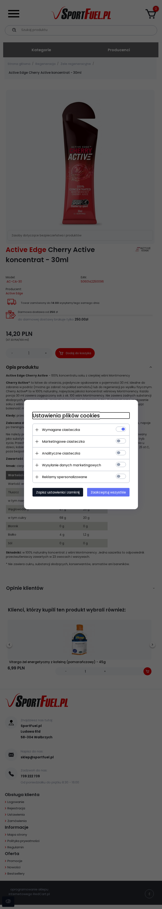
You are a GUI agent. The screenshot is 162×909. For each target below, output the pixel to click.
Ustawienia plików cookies (66, 416)
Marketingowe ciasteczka (63, 441)
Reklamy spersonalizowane (64, 477)
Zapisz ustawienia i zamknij (58, 492)
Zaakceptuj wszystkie (108, 492)
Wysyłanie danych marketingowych (71, 465)
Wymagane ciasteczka (61, 429)
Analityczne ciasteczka (61, 453)
